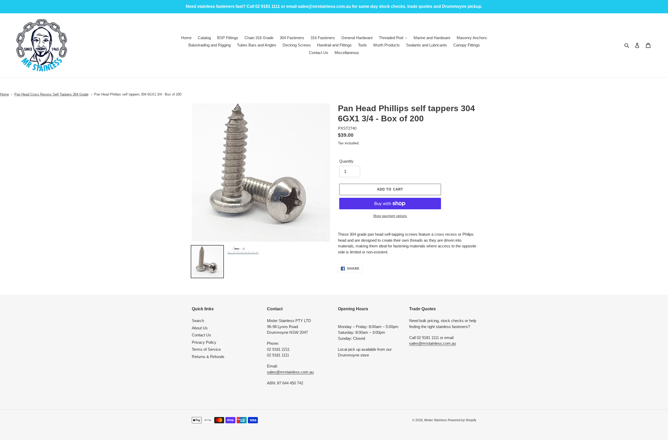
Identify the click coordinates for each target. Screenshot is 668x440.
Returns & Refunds (208, 356)
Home (4, 94)
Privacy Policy (204, 342)
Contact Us (201, 335)
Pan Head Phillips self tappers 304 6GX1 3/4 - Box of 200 (137, 94)
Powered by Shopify (462, 420)
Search (198, 320)
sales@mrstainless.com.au (290, 372)
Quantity (346, 161)
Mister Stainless (435, 420)
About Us (200, 328)
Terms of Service (206, 349)
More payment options (390, 216)
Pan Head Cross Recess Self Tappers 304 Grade (51, 94)
